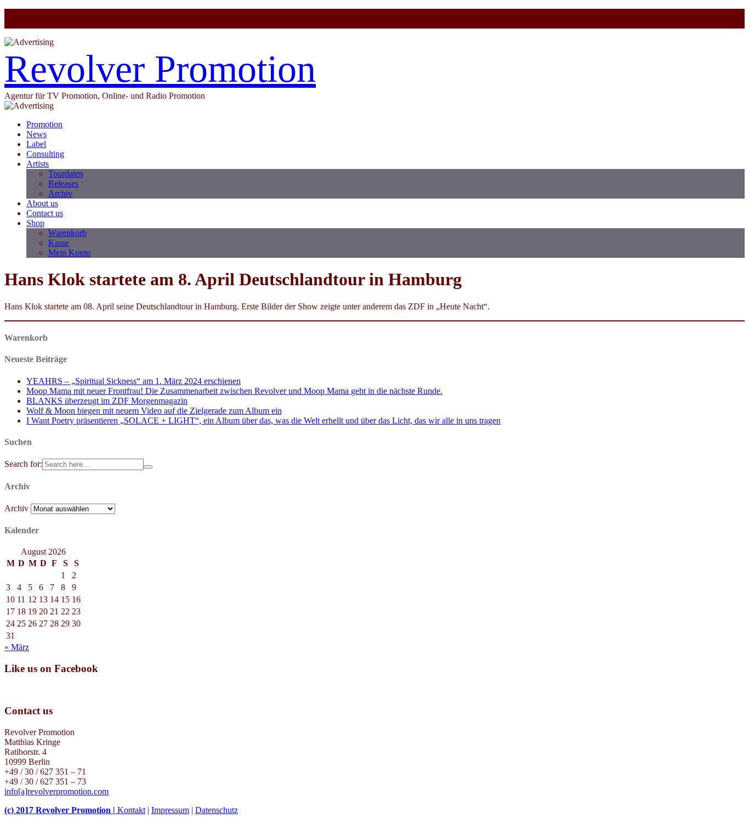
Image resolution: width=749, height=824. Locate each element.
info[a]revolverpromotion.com (56, 791)
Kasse (58, 242)
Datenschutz (216, 810)
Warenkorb (67, 233)
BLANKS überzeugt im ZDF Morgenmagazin (107, 400)
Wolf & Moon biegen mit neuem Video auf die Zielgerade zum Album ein (154, 410)
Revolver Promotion (160, 69)
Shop (35, 223)
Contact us (44, 213)
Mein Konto (69, 252)
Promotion (44, 124)
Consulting (45, 154)
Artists (37, 163)
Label (36, 144)
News (36, 134)
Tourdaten (65, 173)
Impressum (170, 810)
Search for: (23, 464)
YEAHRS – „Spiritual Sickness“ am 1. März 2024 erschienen (133, 381)
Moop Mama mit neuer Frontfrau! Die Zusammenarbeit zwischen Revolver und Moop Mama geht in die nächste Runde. (234, 391)
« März (16, 647)
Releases (63, 183)
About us (42, 203)
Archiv (60, 193)
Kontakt (131, 810)
